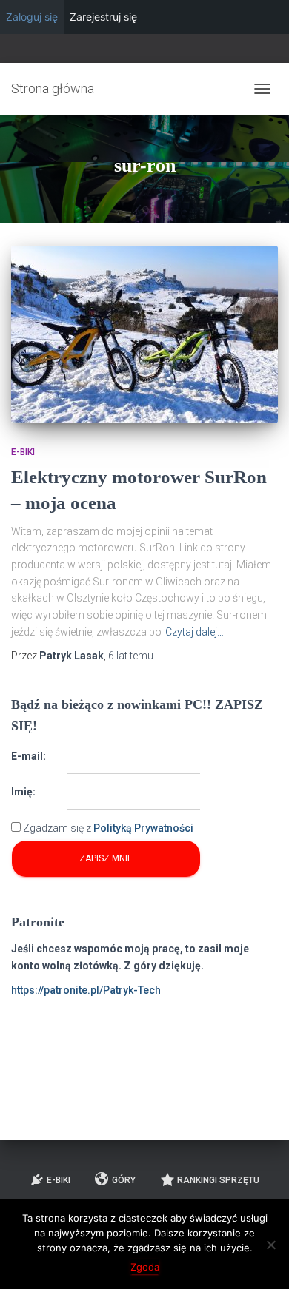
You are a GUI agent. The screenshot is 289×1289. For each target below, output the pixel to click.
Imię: (23, 792)
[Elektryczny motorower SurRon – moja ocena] (144, 334)
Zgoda (144, 1267)
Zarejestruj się (103, 16)
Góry (124, 1180)
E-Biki (23, 452)
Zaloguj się (32, 16)
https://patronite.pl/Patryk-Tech (86, 990)
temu (130, 656)
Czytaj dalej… (194, 632)
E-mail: (28, 756)
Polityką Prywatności (143, 828)
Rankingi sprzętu (218, 1180)
